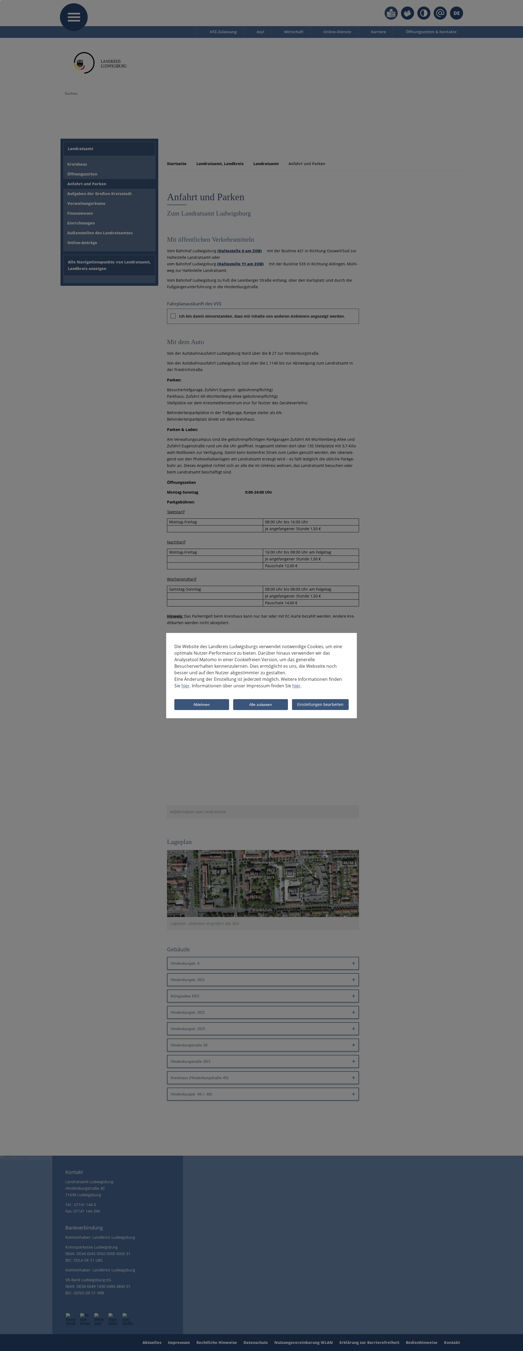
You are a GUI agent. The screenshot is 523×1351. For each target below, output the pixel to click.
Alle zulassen (260, 705)
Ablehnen (201, 705)
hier (185, 686)
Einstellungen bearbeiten (320, 704)
